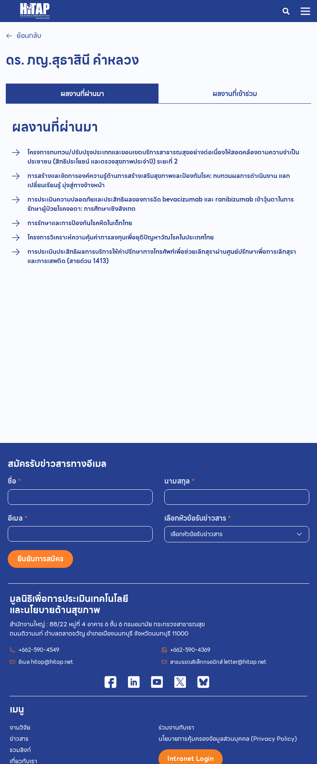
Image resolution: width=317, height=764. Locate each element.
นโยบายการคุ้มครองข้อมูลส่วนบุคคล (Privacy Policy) (227, 738)
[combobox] (236, 534)
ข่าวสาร (19, 738)
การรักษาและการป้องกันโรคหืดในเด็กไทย (79, 223)
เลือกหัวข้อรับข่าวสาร (197, 518)
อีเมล (18, 518)
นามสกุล (179, 481)
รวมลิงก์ (20, 750)
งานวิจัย (20, 727)
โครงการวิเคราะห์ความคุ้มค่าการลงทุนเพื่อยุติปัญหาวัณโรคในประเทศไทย (120, 237)
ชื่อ (14, 481)
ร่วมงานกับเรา (176, 727)
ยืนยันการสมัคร (40, 558)
